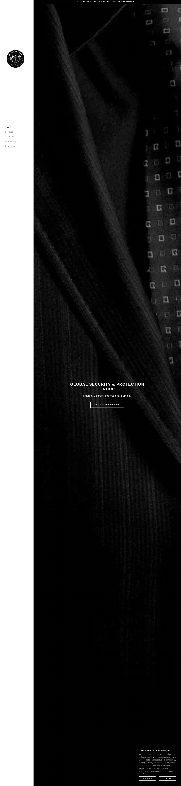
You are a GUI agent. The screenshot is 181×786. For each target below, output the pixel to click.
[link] (15, 59)
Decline (147, 778)
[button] (19, 132)
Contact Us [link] (10, 146)
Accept (167, 778)
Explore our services (107, 405)
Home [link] (8, 127)
